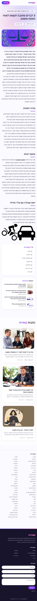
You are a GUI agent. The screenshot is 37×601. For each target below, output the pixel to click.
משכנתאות (14, 501)
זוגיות (16, 466)
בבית (34, 470)
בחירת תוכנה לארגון (12, 517)
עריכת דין (33, 510)
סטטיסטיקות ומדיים (31, 492)
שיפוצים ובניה (14, 474)
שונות (34, 457)
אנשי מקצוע (33, 481)
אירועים (34, 459)
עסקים (34, 486)
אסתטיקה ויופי (14, 486)
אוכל (34, 503)
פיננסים (34, 463)
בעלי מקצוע (14, 499)
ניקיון (16, 506)
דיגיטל (34, 508)
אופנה (16, 457)
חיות (35, 499)
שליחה (32, 587)
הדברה (15, 490)
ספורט (15, 488)
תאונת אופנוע (20, 160)
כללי (16, 477)
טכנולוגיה (33, 466)
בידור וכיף (33, 468)
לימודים (15, 461)
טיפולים (15, 503)
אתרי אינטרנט (32, 477)
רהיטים (34, 514)
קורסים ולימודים (32, 461)
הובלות (34, 497)
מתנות (15, 481)
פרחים (16, 508)
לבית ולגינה (33, 506)
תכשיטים (33, 479)
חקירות (15, 492)
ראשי (32, 11)
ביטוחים (15, 483)
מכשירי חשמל (32, 517)
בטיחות (15, 468)
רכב (35, 501)
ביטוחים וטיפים (32, 488)
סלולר (34, 512)
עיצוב (34, 483)
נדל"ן (34, 490)
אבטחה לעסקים (13, 512)
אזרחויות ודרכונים (13, 497)
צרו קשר (5, 2)
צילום (16, 479)
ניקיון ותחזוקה (32, 494)
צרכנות (15, 470)
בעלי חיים (15, 494)
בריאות (34, 472)
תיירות (16, 472)
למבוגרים (15, 459)
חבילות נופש (33, 474)
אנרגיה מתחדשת (13, 514)
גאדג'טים (15, 510)
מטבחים (15, 463)
